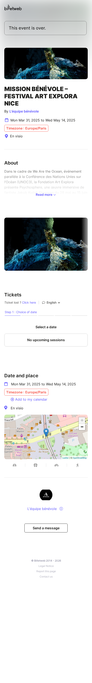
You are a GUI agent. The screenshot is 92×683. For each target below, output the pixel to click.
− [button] (82, 427)
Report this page (46, 571)
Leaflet (65, 457)
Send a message (46, 528)
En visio (17, 408)
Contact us (46, 576)
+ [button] (82, 420)
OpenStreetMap (80, 457)
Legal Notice (46, 566)
